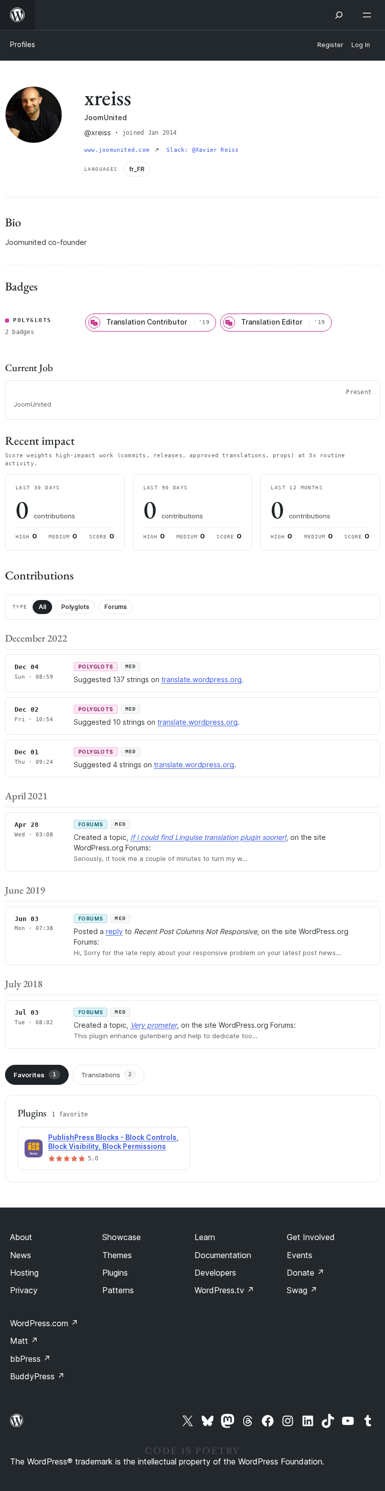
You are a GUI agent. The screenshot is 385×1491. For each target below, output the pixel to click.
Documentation (223, 1255)
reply (114, 931)
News (20, 1255)
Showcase (121, 1237)
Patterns (118, 1290)
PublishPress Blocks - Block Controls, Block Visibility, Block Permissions (113, 1142)
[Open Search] (339, 15)
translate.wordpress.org (201, 679)
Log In (360, 45)
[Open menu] (369, 15)
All (42, 607)
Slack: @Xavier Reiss (202, 150)
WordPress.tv (224, 1290)
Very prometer (153, 1025)
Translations (106, 1075)
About (21, 1237)
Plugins (115, 1273)
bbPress (30, 1359)
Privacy (24, 1290)
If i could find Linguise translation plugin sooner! (208, 837)
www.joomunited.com (118, 150)
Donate (305, 1273)
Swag (302, 1290)
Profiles (22, 44)
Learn (205, 1237)
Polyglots (75, 607)
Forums (115, 607)
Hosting (24, 1273)
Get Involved (311, 1237)
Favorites (35, 1075)
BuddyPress (37, 1376)
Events (299, 1255)
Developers (215, 1273)
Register (330, 45)
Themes (117, 1255)
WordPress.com (44, 1323)
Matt (24, 1341)
